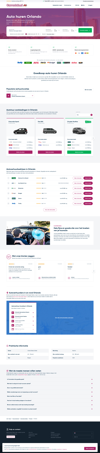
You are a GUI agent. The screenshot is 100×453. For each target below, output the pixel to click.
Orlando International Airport (18, 95)
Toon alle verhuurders (50, 210)
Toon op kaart (18, 313)
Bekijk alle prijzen (20, 152)
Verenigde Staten (24, 418)
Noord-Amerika (16, 418)
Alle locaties (89, 89)
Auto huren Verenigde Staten (20, 296)
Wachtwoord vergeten (55, 434)
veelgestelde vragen (22, 374)
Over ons (31, 432)
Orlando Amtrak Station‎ (21, 316)
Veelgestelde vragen (57, 5)
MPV (30, 437)
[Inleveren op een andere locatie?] (8, 34)
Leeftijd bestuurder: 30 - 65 (33, 34)
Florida (30, 418)
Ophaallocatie (11, 29)
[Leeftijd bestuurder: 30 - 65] (26, 34)
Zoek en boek (88, 178)
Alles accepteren (90, 448)
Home (10, 418)
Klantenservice (67, 5)
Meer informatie (77, 178)
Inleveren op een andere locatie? (17, 34)
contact (38, 374)
